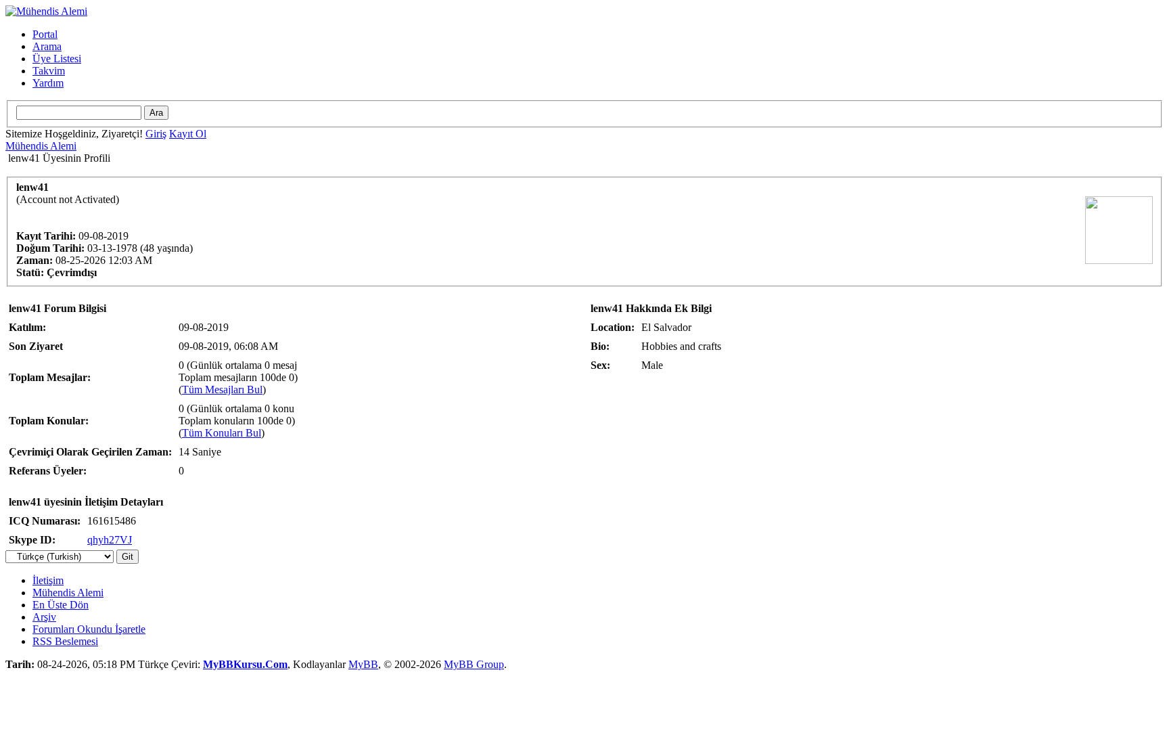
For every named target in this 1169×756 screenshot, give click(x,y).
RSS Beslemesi (65, 641)
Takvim (48, 70)
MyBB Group (474, 664)
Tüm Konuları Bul (221, 433)
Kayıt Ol (187, 133)
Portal (45, 34)
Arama (47, 46)
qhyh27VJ (109, 540)
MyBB (363, 664)
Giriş (155, 133)
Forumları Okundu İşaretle (88, 629)
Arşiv (44, 617)
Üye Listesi (56, 58)
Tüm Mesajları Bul (222, 389)
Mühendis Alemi (40, 146)
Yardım (48, 83)
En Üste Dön (60, 604)
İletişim (48, 580)
